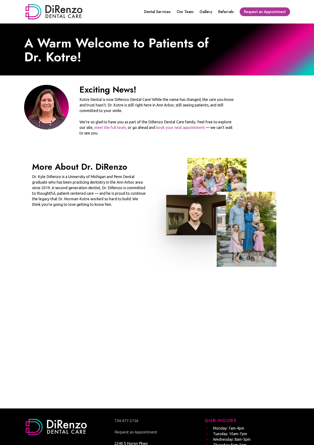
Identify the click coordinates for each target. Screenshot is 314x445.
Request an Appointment (135, 432)
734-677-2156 (126, 420)
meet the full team (110, 127)
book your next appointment (180, 127)
